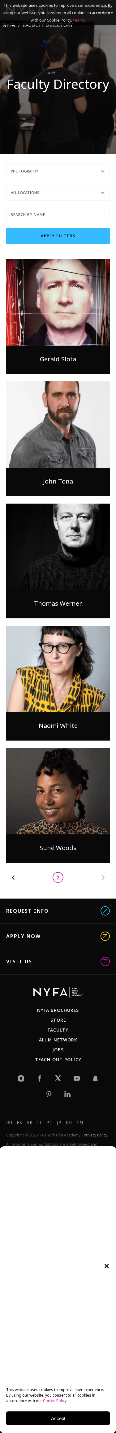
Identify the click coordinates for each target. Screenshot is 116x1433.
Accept (58, 1418)
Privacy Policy (95, 1135)
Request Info (27, 911)
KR (69, 1122)
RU (9, 1122)
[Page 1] (13, 877)
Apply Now (23, 936)
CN (79, 1122)
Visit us (19, 961)
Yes (76, 20)
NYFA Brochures (58, 1010)
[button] (107, 1266)
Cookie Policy (55, 1400)
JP (59, 1122)
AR (30, 1122)
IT (39, 1122)
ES (19, 1122)
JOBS (58, 1050)
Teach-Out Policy (58, 1059)
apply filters (58, 236)
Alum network (58, 1040)
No (83, 20)
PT (49, 1122)
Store (58, 1020)
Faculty (58, 1030)
